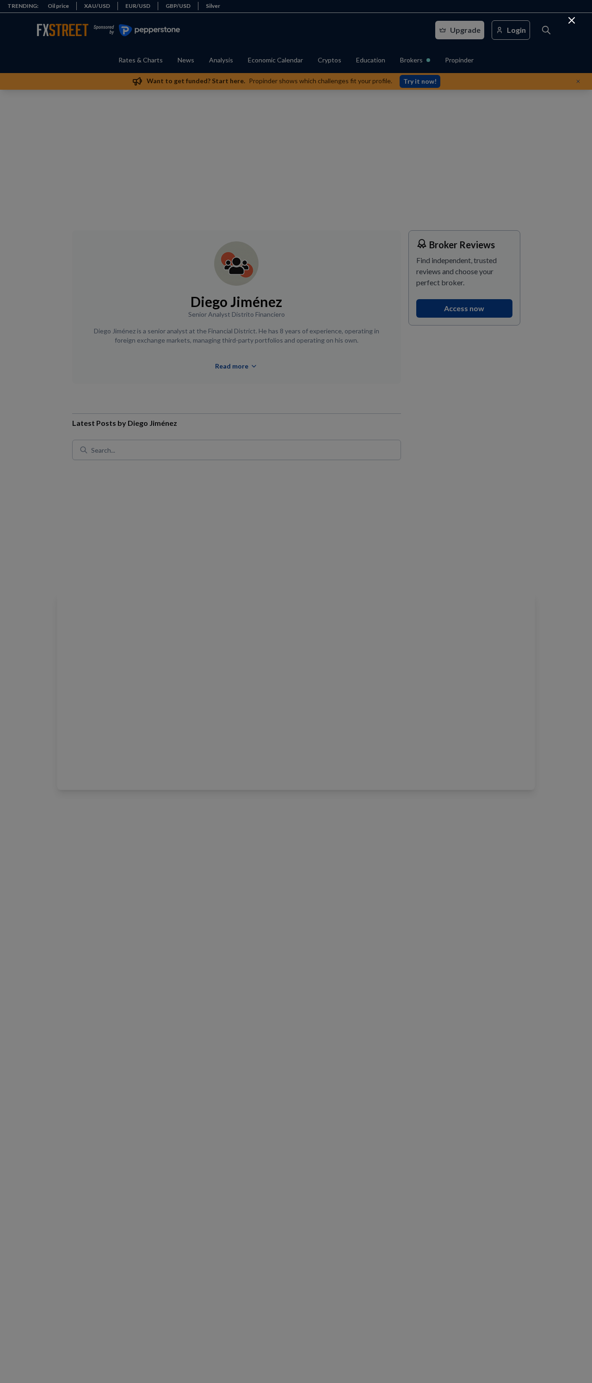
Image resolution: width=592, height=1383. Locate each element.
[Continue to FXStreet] (571, 20)
